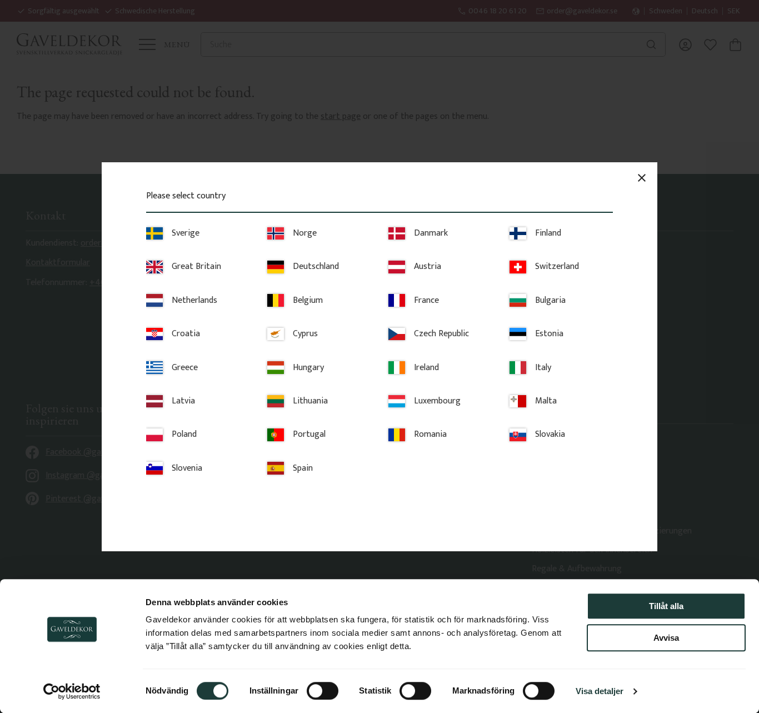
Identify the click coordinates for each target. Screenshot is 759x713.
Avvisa (666, 637)
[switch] (322, 691)
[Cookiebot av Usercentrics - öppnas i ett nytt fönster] (72, 691)
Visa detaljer (599, 691)
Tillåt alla (666, 606)
